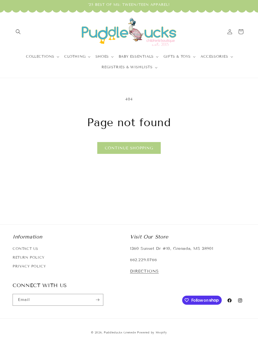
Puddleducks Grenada (120, 332)
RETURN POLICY (29, 257)
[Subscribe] (97, 300)
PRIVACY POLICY (29, 266)
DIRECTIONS (144, 271)
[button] (18, 31)
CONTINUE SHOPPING (129, 148)
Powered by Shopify (152, 332)
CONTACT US (25, 249)
